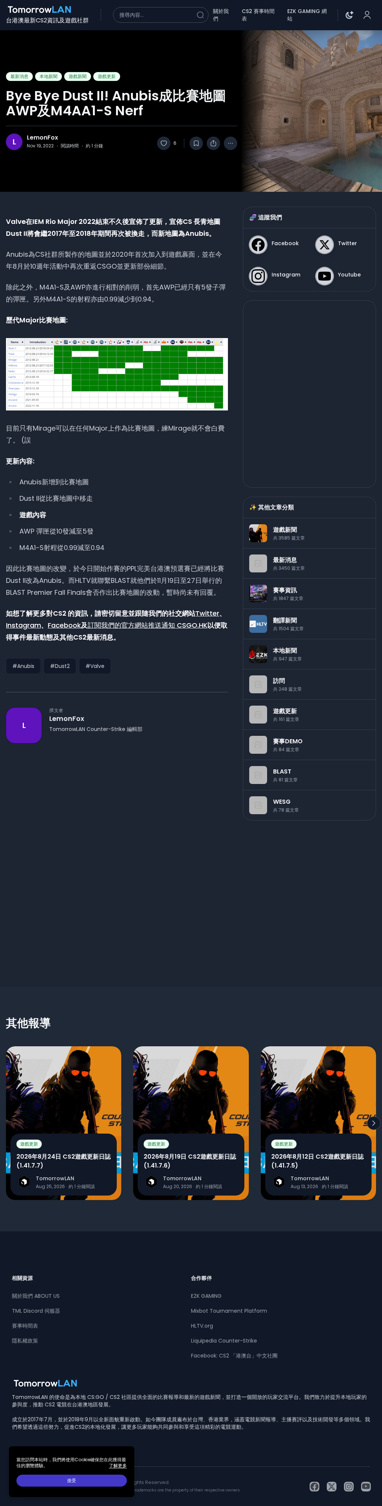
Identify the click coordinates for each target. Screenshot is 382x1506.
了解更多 (118, 1466)
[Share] (213, 143)
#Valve (94, 666)
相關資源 (22, 1278)
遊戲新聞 (78, 76)
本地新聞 (48, 76)
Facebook (64, 625)
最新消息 (19, 76)
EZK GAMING (206, 1296)
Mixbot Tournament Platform (229, 1311)
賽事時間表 (25, 1326)
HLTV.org (202, 1326)
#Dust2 (60, 666)
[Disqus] (117, 851)
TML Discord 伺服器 (36, 1311)
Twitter (207, 613)
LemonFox (42, 138)
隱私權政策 (25, 1340)
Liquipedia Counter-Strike (224, 1340)
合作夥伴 (201, 1278)
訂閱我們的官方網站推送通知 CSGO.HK (147, 625)
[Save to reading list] (196, 143)
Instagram (23, 625)
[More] (230, 143)
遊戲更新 (107, 76)
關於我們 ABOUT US (36, 1296)
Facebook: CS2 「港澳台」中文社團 (234, 1355)
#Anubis (23, 666)
